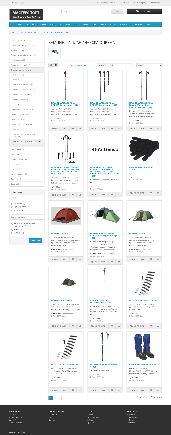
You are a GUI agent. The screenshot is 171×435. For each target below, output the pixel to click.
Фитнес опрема (56, 24)
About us (12, 415)
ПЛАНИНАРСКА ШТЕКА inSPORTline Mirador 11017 (103, 104)
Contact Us (52, 415)
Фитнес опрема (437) (19, 50)
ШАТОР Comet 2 (59, 233)
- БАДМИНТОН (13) (19, 119)
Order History (132, 417)
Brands (90, 415)
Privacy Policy (14, 420)
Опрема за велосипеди (36, 24)
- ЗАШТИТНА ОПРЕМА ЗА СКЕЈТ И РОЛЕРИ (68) (24, 135)
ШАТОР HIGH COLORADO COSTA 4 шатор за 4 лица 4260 (103, 235)
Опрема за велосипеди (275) (22, 45)
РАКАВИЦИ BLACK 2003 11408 (141, 168)
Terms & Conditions (16, 423)
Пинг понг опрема (88, 24)
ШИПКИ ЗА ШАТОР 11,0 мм (143, 300)
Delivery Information (17, 417)
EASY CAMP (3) (19, 204)
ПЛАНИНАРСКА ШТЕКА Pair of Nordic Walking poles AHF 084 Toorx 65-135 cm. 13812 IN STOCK (65, 170)
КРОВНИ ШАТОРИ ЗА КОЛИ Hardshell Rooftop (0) (25, 224)
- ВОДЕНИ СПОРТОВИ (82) (22, 109)
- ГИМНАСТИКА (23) (19, 129)
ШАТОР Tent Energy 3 (62, 300)
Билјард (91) (16, 179)
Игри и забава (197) (19, 174)
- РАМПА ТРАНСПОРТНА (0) (22, 85)
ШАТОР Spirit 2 (137, 233)
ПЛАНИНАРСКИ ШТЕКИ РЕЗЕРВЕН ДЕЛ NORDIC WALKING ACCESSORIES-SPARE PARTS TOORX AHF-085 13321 (105, 171)
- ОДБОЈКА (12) (17, 75)
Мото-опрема (71, 24)
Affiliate (90, 420)
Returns (51, 417)
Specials (91, 423)
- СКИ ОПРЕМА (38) (19, 159)
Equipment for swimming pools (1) (24, 55)
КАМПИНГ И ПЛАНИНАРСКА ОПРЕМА (56, 32)
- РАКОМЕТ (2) (17, 80)
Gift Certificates (93, 417)
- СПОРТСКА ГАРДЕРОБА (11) (22, 90)
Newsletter (131, 423)
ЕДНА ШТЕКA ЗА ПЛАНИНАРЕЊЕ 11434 (101, 301)
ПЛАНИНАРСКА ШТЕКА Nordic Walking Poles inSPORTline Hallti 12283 (141, 105)
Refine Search (35, 241)
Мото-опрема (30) (18, 60)
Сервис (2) (15, 184)
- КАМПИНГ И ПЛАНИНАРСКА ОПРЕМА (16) (26, 143)
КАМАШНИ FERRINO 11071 (142, 364)
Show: (140, 65)
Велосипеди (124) (18, 40)
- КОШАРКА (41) (17, 149)
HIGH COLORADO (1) (22, 207)
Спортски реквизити (108, 24)
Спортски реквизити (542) (21, 70)
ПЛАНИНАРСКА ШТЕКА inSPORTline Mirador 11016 (64, 104)
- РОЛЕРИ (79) (17, 154)
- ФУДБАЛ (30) (17, 169)
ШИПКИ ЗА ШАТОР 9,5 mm (65, 364)
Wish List (130, 420)
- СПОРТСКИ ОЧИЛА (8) (20, 94)
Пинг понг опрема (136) (20, 65)
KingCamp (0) (19, 210)
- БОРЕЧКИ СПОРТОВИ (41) (22, 124)
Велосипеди (18, 24)
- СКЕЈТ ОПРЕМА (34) (19, 114)
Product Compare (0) (78, 65)
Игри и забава (125, 24)
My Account (131, 415)
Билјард (138, 24)
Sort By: (101, 65)
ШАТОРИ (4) (19, 233)
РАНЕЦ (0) (18, 229)
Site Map (51, 420)
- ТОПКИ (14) (16, 104)
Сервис (148, 24)
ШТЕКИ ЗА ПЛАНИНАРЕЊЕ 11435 (103, 365)
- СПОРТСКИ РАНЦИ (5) (20, 99)
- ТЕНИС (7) (16, 164)
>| (64, 398)
